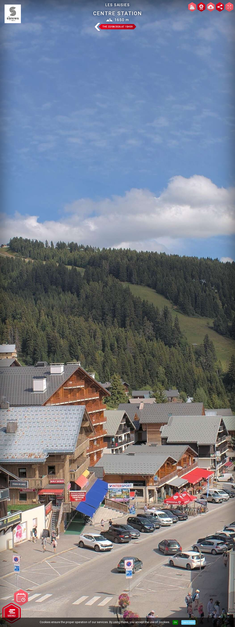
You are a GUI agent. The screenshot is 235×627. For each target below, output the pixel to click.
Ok (175, 622)
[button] (97, 27)
